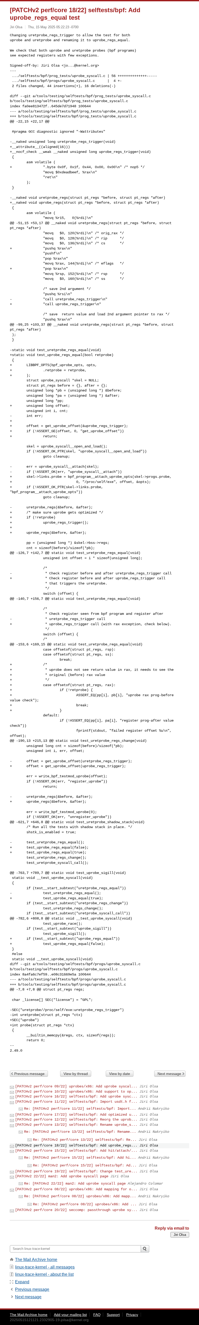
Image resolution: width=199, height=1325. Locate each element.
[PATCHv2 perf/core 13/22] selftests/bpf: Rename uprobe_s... (76, 1125)
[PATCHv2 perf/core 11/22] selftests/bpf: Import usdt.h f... (76, 1102)
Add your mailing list (70, 1315)
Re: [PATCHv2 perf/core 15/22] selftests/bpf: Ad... (85, 1165)
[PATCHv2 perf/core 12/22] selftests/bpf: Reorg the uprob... (76, 1119)
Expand (22, 1282)
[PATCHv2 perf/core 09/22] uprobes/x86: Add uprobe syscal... (76, 1086)
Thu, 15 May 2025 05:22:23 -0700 (53, 27)
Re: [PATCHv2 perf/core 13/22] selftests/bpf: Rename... (80, 1132)
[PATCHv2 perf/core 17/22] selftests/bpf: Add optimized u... (76, 1115)
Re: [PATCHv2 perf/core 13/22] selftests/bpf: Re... (85, 1140)
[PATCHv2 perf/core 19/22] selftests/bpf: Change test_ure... (76, 1171)
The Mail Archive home (36, 1259)
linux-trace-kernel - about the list (44, 1274)
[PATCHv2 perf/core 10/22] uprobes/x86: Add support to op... (76, 1091)
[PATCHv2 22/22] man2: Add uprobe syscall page (61, 1176)
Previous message (29, 1074)
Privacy (132, 1315)
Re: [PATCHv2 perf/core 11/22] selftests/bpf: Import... (80, 1109)
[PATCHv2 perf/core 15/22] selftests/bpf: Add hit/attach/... (76, 1151)
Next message (169, 1074)
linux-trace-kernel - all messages (45, 1267)
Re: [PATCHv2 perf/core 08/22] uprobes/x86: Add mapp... (80, 1196)
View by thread (75, 1074)
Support (113, 1315)
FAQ (97, 1315)
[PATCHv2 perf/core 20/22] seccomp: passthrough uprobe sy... (76, 1210)
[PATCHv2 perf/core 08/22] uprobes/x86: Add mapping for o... (76, 1189)
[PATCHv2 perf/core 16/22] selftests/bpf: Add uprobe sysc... (76, 1096)
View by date (119, 1074)
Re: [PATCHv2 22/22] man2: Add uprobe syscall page (75, 1183)
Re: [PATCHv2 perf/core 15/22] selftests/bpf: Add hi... (80, 1158)
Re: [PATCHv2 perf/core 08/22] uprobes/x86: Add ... (85, 1204)
